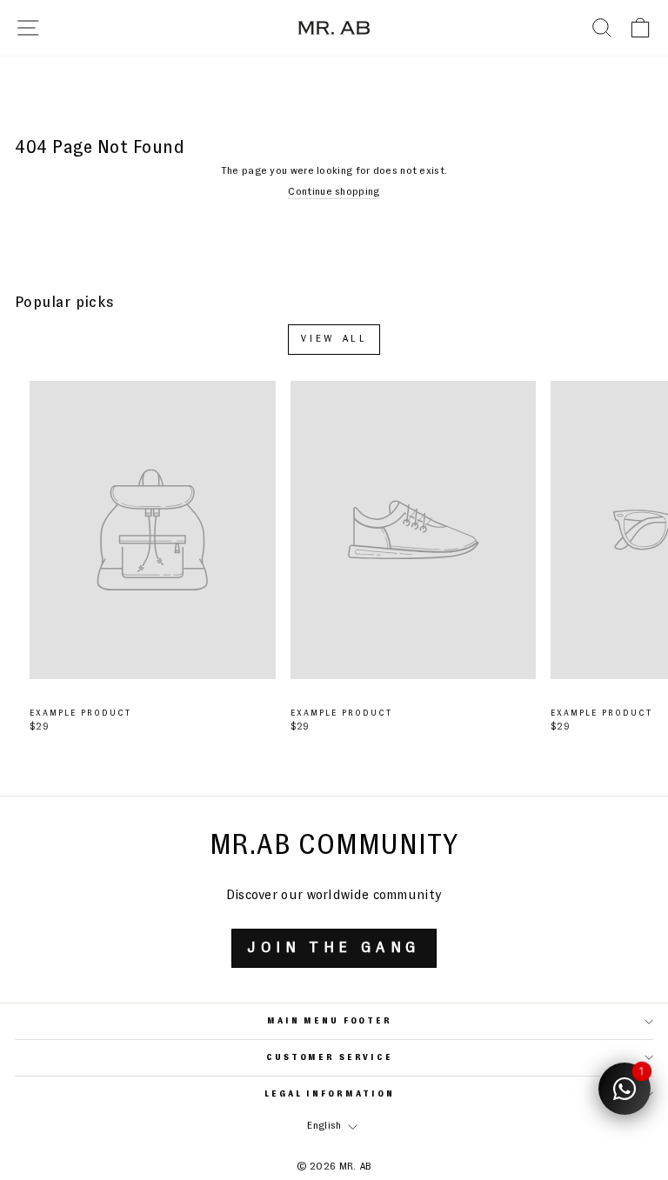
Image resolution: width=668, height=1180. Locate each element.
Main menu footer (329, 1021)
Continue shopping (333, 192)
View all (334, 339)
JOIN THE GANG (333, 948)
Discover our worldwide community (334, 895)
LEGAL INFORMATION (329, 1094)
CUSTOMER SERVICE (329, 1057)
